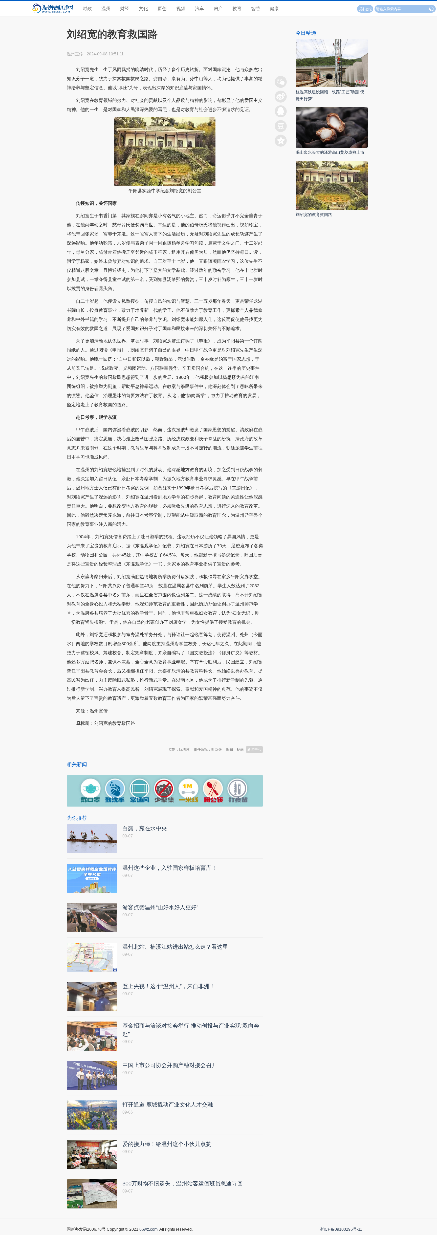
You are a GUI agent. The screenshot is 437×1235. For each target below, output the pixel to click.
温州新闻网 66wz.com (112, 736)
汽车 (199, 8)
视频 (180, 8)
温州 (106, 8)
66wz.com (148, 1229)
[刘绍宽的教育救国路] (332, 185)
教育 (237, 8)
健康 (274, 8)
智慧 (255, 8)
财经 (124, 8)
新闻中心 (254, 749)
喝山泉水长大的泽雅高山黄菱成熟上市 (330, 152)
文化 (143, 8)
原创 (162, 8)
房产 (218, 8)
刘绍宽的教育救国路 (314, 214)
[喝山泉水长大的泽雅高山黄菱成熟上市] (332, 127)
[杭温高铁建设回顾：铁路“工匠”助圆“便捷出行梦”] (332, 63)
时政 (87, 8)
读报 (368, 9)
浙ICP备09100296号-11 (341, 1229)
